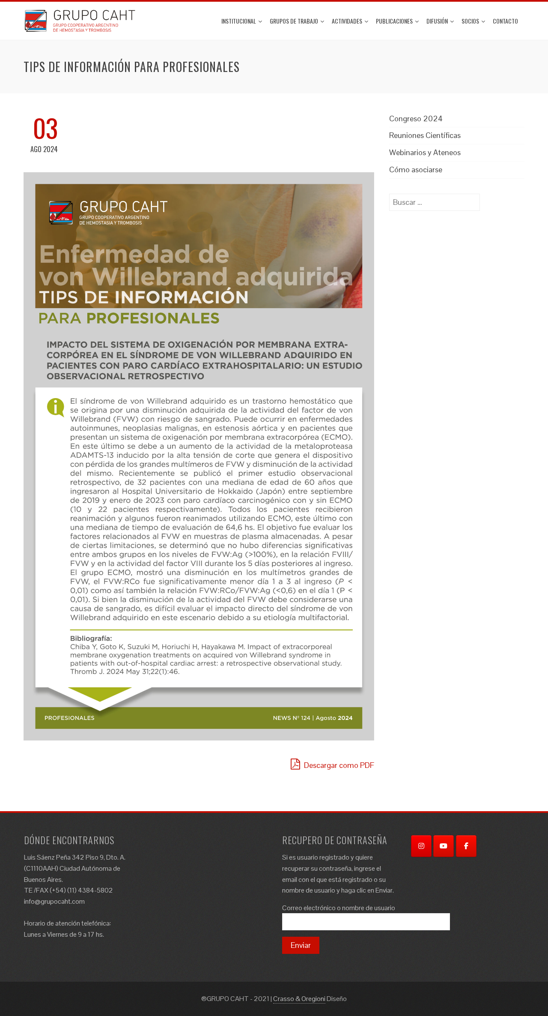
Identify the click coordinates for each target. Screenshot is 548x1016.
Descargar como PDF (338, 765)
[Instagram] (421, 846)
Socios (470, 20)
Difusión (437, 20)
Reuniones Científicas (425, 135)
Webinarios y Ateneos (425, 152)
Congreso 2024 (416, 118)
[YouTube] (443, 846)
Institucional (238, 20)
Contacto (505, 20)
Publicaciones (394, 20)
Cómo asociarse (415, 169)
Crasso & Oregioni (299, 998)
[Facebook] (466, 846)
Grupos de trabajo (294, 20)
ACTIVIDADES (347, 20)
